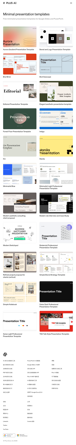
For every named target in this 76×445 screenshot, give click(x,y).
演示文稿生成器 (56, 380)
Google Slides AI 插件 (33, 365)
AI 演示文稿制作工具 (9, 361)
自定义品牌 (6, 392)
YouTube (5, 429)
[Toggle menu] (71, 3)
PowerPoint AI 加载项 (33, 361)
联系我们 (5, 417)
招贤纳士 (30, 406)
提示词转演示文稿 (8, 365)
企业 (4, 406)
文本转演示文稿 (7, 377)
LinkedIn (5, 421)
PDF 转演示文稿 (7, 373)
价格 (4, 402)
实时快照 (30, 396)
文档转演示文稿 (7, 369)
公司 (28, 402)
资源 (53, 365)
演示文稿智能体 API (33, 373)
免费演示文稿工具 (57, 369)
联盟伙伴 (5, 410)
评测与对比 (55, 388)
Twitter (5, 425)
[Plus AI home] (9, 3)
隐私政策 (30, 413)
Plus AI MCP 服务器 (33, 377)
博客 (53, 361)
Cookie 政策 (30, 421)
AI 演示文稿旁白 (32, 388)
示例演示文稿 (56, 384)
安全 (28, 410)
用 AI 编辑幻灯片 (8, 384)
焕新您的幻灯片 (7, 388)
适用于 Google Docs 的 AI (34, 392)
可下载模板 (55, 377)
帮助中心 (5, 413)
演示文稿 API (31, 369)
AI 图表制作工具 (32, 380)
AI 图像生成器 (31, 384)
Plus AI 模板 (55, 373)
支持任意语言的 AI (8, 380)
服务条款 (30, 417)
